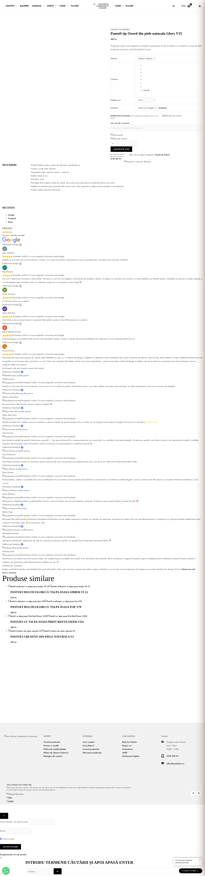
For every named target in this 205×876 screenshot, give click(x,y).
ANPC (124, 752)
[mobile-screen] (162, 756)
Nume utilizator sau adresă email (14, 821)
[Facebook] (193, 793)
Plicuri (74, 6)
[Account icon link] (200, 6)
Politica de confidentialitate (55, 749)
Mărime (114, 58)
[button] (15, 6)
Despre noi (126, 745)
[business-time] (162, 742)
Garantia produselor (52, 742)
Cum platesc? (88, 745)
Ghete (50, 6)
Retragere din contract (53, 756)
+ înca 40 (146, 90)
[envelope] (162, 763)
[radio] (172, 65)
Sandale (36, 6)
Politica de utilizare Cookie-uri (56, 752)
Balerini (24, 6)
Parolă (2, 831)
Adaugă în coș (121, 149)
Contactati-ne (127, 749)
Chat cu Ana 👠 (191, 871)
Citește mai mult (188, 569)
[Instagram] (199, 793)
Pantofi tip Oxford (120, 29)
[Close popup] (4, 816)
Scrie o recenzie (9, 572)
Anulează (163, 108)
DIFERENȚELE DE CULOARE (120, 116)
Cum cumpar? (89, 742)
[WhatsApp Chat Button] (5, 870)
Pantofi (10, 6)
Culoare (114, 79)
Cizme (62, 6)
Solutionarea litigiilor (130, 756)
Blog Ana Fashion (129, 742)
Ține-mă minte (8, 839)
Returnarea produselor (92, 752)
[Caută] (58, 871)
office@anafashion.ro (175, 763)
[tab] (105, 215)
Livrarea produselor (91, 749)
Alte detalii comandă (120, 123)
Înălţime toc (116, 100)
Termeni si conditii (51, 745)
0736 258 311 (116, 159)
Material (114, 108)
